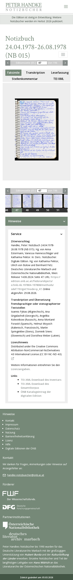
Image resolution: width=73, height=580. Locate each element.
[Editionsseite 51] (58, 201)
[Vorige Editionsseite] (7, 62)
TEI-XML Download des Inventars (41, 379)
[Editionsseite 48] (27, 201)
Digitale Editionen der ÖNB (20, 448)
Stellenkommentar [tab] (25, 79)
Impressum (11, 424)
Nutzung (10, 432)
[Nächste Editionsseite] (65, 62)
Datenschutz (12, 428)
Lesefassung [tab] (60, 73)
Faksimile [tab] (13, 73)
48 (27, 210)
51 (58, 210)
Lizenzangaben (20, 369)
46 (6, 210)
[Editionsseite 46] (7, 201)
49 (37, 210)
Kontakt (9, 420)
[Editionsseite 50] (48, 201)
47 (16, 210)
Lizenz (9, 440)
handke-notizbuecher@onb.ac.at (25, 475)
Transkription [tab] (35, 73)
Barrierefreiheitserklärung (19, 436)
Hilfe (7, 444)
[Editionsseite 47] (17, 201)
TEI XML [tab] (58, 79)
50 (47, 210)
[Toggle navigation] (66, 6)
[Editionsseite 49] (37, 201)
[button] (63, 54)
